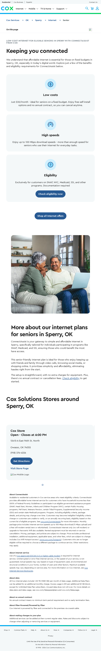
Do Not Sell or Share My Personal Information (51, 644)
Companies (68, 630)
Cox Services (12, 20)
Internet (52, 20)
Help (32, 630)
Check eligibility (70, 378)
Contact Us (93, 2)
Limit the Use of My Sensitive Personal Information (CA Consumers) (50, 641)
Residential (6, 2)
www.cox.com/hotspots (50, 540)
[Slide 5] (55, 484)
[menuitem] (21, 9)
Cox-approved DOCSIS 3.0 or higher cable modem (38, 556)
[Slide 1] (42, 484)
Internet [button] (19, 9)
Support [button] (60, 9)
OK (27, 20)
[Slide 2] (46, 484)
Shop (6, 630)
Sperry (38, 20)
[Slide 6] (58, 484)
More (55, 630)
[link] (50, 193)
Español (29, 2)
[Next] (17, 415)
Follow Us (81, 630)
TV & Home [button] (46, 9)
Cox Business (18, 2)
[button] (87, 8)
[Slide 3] (49, 484)
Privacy (50, 636)
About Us (44, 630)
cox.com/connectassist (51, 522)
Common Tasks (19, 630)
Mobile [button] (32, 9)
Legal (93, 630)
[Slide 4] (52, 484)
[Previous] (9, 415)
